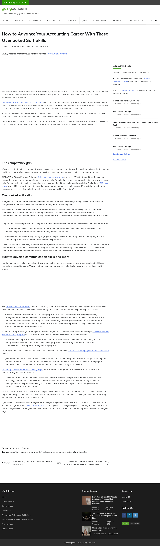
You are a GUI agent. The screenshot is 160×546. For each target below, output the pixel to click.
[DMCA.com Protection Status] (131, 524)
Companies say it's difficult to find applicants (23, 102)
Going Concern (89, 542)
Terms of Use (7, 506)
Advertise (117, 20)
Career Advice (8, 501)
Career (70, 20)
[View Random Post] (151, 20)
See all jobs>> (119, 159)
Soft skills (43, 452)
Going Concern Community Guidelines (17, 520)
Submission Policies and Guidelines (16, 515)
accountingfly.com (126, 90)
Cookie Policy (7, 529)
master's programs (29, 452)
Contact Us (6, 511)
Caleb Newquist (41, 46)
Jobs (84, 20)
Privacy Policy (7, 524)
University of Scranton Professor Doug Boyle (22, 369)
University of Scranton (56, 53)
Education (14, 452)
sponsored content (57, 452)
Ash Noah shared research (50, 177)
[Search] (156, 20)
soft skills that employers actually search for (88, 350)
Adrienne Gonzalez (99, 534)
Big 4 (17, 20)
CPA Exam (52, 20)
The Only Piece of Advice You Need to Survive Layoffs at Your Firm (104, 515)
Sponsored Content (20, 448)
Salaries (34, 20)
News (6, 20)
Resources (135, 20)
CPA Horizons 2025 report (18, 306)
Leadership (99, 20)
